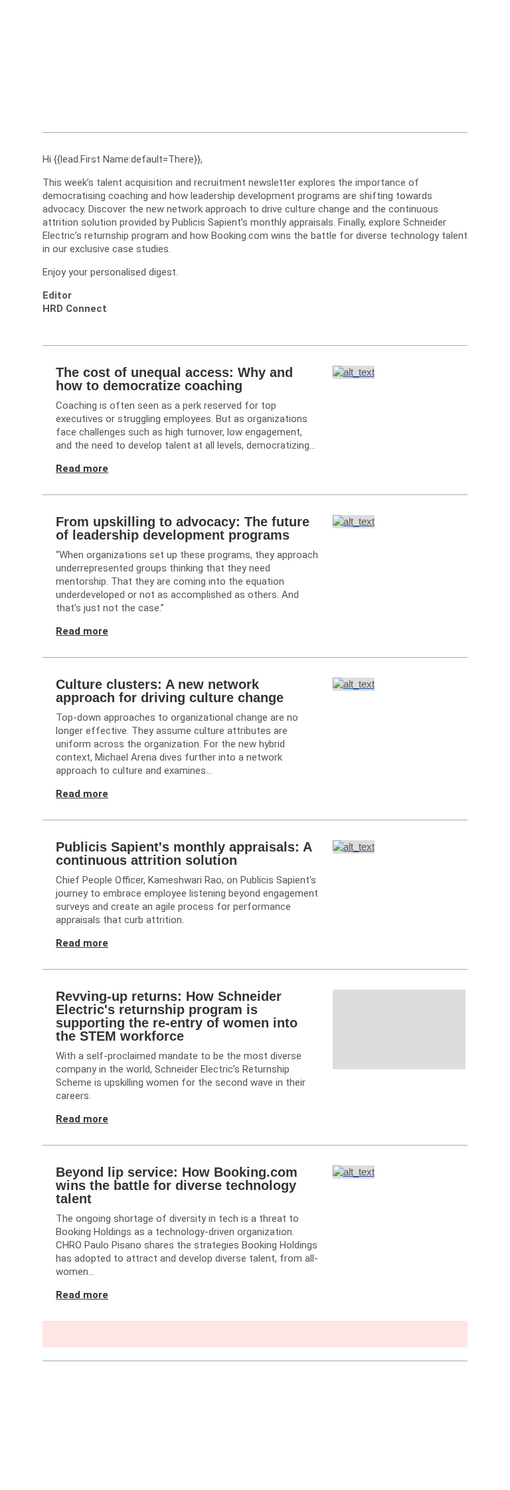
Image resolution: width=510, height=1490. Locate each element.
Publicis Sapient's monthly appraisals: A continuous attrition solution (183, 853)
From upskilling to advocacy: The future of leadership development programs (182, 528)
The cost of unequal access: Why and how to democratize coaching (174, 379)
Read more (82, 469)
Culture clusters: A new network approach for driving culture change (170, 691)
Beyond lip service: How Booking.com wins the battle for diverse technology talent (177, 1185)
